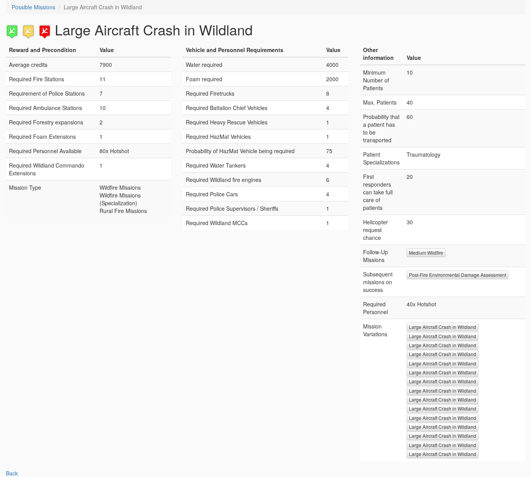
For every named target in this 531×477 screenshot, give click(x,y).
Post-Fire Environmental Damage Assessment (457, 274)
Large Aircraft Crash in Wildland (442, 326)
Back (12, 473)
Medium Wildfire (426, 252)
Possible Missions (33, 7)
